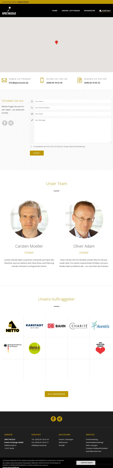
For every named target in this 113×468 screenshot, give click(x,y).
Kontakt (106, 11)
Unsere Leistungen (71, 11)
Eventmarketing (92, 439)
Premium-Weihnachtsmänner (97, 448)
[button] (56, 42)
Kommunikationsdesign (94, 442)
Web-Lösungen (91, 445)
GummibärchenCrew (93, 451)
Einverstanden (87, 462)
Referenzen (89, 11)
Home (54, 11)
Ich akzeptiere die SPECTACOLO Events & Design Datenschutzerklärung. (59, 146)
